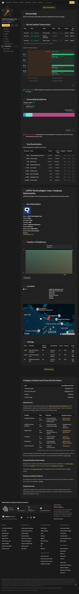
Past (5, 36)
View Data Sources (58, 519)
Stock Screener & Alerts (46, 558)
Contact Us (63, 556)
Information (6, 48)
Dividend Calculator (45, 564)
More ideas (24, 548)
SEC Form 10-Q (66, 420)
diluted (52, 134)
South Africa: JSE (6, 541)
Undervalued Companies (27, 528)
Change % (63, 151)
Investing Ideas (64, 536)
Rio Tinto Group (44, 541)
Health (6, 39)
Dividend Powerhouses (26, 531)
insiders (40, 90)
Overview (6, 29)
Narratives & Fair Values (46, 561)
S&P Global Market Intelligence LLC (59, 406)
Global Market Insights (65, 531)
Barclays (43, 548)
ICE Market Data (67, 430)
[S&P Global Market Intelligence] (58, 506)
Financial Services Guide (32, 590)
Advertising (63, 551)
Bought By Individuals (57, 78)
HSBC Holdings (44, 531)
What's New (63, 541)
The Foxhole (63, 533)
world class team (37, 469)
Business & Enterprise (65, 570)
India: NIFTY (5, 536)
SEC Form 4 (66, 436)
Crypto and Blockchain (26, 543)
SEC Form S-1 (66, 432)
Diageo (42, 538)
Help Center (63, 562)
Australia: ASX (5, 533)
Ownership (7, 46)
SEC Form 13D (66, 438)
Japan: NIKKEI (5, 543)
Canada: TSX (5, 538)
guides (32, 466)
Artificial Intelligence (26, 541)
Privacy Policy (16, 590)
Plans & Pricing (64, 548)
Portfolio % (69, 151)
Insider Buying (24, 533)
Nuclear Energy (25, 536)
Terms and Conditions (7, 590)
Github (41, 481)
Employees (27, 277)
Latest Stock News (64, 528)
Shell (42, 533)
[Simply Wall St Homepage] (3, 2)
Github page (69, 463)
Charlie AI (62, 572)
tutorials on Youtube (57, 466)
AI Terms (23, 590)
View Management (50, 7)
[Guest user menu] (76, 2)
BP (41, 546)
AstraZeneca (44, 528)
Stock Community (8, 51)
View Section (50, 369)
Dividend (6, 41)
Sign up (72, 2)
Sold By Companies (34, 80)
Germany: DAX (5, 548)
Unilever (43, 536)
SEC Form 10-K (66, 418)
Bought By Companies (58, 80)
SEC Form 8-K (66, 446)
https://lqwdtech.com (28, 234)
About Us (62, 553)
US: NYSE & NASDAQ (7, 528)
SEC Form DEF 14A (67, 443)
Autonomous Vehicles (26, 538)
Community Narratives (65, 538)
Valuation (6, 31)
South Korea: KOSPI (7, 546)
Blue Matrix (65, 427)
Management (7, 44)
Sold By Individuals (33, 78)
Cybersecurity (24, 546)
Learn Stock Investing (65, 565)
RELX (42, 543)
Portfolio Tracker (45, 556)
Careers (62, 558)
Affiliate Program (64, 567)
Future (5, 34)
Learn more (67, 455)
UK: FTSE (4, 531)
